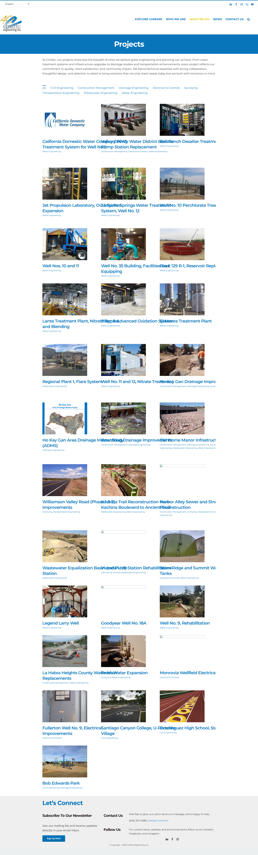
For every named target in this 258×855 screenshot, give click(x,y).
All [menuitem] (44, 88)
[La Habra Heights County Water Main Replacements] (64, 651)
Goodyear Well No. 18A (123, 623)
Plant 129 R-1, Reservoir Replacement (196, 265)
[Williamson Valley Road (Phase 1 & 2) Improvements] (64, 480)
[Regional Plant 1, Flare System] (64, 360)
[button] (248, 19)
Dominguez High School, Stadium (194, 727)
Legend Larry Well (60, 623)
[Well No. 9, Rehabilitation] (182, 601)
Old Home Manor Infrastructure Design (199, 440)
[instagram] (177, 839)
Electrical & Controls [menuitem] (166, 87)
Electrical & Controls (138, 151)
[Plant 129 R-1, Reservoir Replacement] (182, 244)
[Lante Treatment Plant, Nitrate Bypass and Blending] (64, 299)
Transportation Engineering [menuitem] (60, 93)
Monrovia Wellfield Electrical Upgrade (197, 672)
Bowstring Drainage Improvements (136, 440)
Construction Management (114, 151)
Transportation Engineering (66, 512)
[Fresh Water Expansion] (123, 651)
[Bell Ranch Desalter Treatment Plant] (182, 120)
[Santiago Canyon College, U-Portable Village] (123, 706)
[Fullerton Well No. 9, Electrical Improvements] (64, 706)
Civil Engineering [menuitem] (61, 87)
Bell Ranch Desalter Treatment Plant (196, 141)
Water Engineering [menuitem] (134, 93)
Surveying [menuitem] (191, 87)
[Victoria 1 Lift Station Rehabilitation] (123, 546)
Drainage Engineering (198, 386)
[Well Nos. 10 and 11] (64, 244)
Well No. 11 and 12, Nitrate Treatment (137, 381)
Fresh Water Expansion (124, 672)
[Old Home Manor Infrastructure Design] (182, 418)
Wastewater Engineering (54, 386)
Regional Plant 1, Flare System (72, 381)
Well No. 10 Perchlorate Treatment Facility (201, 205)
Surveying (215, 386)
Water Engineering (51, 151)
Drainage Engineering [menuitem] (133, 87)
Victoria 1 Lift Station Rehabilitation (136, 567)
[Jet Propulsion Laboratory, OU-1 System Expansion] (64, 184)
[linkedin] (167, 839)
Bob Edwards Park (61, 783)
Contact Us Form (158, 820)
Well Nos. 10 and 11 (60, 265)
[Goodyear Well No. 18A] (123, 601)
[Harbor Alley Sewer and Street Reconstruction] (182, 480)
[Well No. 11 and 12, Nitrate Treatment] (123, 360)
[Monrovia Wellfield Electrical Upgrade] (182, 651)
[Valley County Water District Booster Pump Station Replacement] (123, 120)
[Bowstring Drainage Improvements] (123, 418)
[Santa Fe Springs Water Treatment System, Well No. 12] (123, 184)
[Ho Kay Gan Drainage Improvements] (182, 360)
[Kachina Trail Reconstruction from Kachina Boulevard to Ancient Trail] (123, 480)
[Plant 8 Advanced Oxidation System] (123, 299)
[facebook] (172, 839)
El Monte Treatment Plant (186, 321)
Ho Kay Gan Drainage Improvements (197, 381)
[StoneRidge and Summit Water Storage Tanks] (182, 546)
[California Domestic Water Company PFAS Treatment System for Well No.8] (64, 120)
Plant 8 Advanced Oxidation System (137, 321)
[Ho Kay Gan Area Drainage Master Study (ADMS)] (64, 418)
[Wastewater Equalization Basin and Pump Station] (64, 546)
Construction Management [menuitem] (96, 87)
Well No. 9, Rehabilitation (185, 623)
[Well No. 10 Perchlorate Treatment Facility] (182, 184)
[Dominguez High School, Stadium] (182, 706)
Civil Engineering (109, 738)
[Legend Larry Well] (64, 601)
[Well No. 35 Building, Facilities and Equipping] (123, 244)
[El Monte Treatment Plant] (182, 299)
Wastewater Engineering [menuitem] (100, 93)
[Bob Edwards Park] (64, 761)
